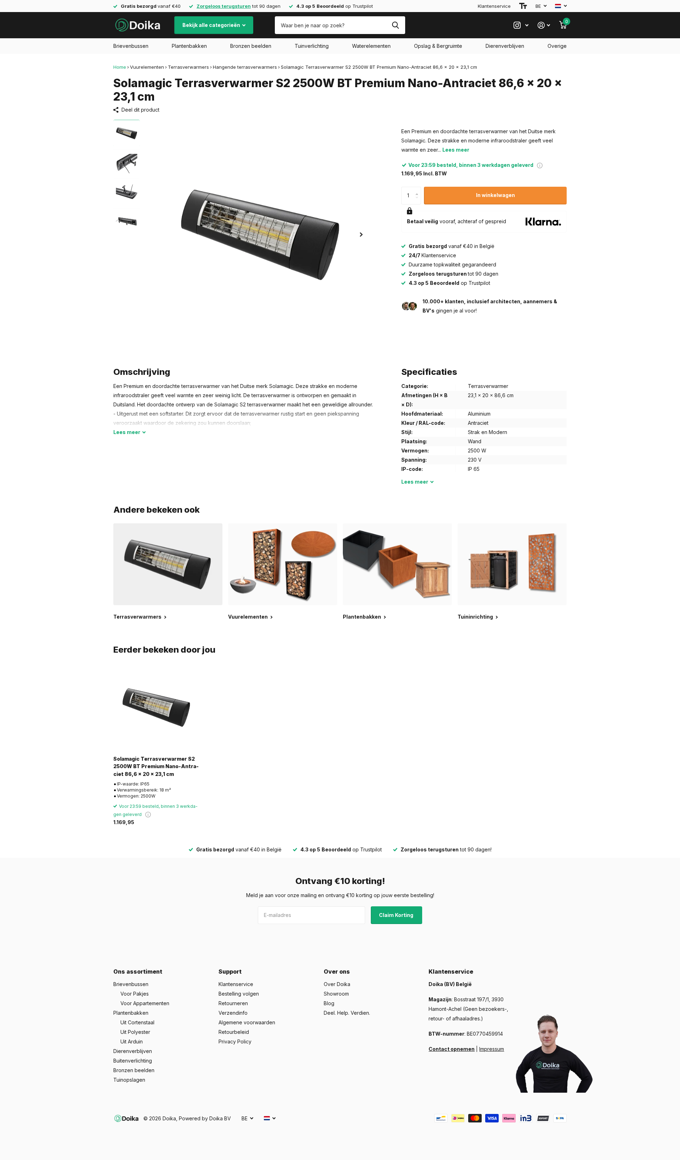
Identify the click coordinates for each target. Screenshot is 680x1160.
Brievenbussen (130, 46)
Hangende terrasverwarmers (245, 67)
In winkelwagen (495, 195)
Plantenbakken (189, 46)
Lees (126, 432)
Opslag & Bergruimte (438, 46)
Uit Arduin (131, 1041)
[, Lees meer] (521, 25)
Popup (540, 165)
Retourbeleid (234, 1032)
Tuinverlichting (312, 46)
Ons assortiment (137, 971)
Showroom (336, 994)
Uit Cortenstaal (137, 1022)
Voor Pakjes (134, 994)
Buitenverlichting (132, 1061)
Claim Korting (396, 915)
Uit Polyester (135, 1032)
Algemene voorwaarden (247, 1022)
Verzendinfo (233, 1013)
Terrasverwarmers (188, 67)
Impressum (491, 1049)
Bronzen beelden (250, 46)
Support (230, 971)
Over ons (337, 971)
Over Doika (337, 984)
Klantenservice (494, 6)
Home (119, 67)
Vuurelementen (147, 67)
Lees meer (455, 150)
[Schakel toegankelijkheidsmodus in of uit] (523, 6)
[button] (361, 234)
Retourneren (233, 1003)
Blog (329, 1003)
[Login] (543, 25)
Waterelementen (371, 46)
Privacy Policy (235, 1041)
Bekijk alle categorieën (211, 25)
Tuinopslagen (129, 1080)
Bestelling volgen (239, 994)
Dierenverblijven (505, 46)
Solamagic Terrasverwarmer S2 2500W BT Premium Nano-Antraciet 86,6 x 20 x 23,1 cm (156, 766)
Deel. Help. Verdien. (347, 1013)
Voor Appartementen (144, 1003)
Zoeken (395, 25)
